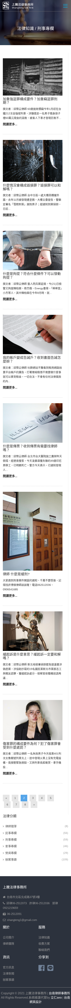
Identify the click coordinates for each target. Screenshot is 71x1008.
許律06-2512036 (39, 903)
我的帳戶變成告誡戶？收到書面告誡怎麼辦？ (32, 359)
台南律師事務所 (59, 993)
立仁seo (56, 997)
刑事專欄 (11, 839)
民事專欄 (11, 833)
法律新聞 (8, 973)
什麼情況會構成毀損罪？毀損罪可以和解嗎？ (32, 187)
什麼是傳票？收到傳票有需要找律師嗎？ (30, 448)
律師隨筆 (11, 826)
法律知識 (44, 937)
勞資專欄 (11, 853)
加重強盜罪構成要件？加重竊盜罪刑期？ (30, 101)
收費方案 (44, 943)
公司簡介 (8, 937)
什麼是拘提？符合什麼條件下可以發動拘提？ (32, 275)
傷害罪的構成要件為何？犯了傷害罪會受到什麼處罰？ (32, 745)
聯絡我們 (44, 949)
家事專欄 (11, 846)
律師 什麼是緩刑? (16, 574)
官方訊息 (8, 967)
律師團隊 (8, 943)
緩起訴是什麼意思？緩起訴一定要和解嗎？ (32, 656)
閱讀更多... (10, 124)
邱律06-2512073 (16, 903)
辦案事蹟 (11, 859)
